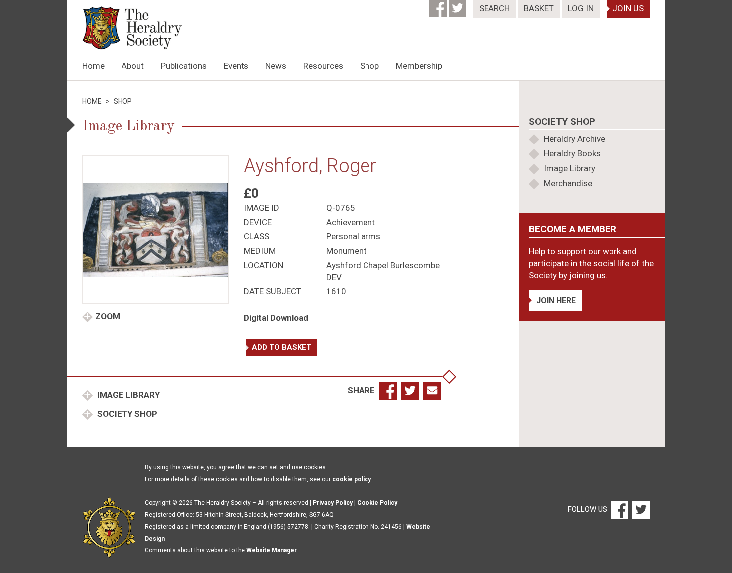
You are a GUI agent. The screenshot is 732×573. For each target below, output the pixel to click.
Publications (184, 66)
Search (494, 8)
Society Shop (126, 414)
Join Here (556, 300)
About (133, 66)
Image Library (127, 395)
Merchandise (568, 183)
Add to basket (281, 347)
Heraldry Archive (574, 138)
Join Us (628, 8)
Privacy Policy (333, 502)
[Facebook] (439, 5)
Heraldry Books (572, 153)
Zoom (107, 316)
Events (236, 66)
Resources (323, 66)
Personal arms (353, 236)
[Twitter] (458, 5)
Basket (539, 8)
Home (93, 66)
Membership (419, 66)
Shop (369, 66)
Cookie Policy (377, 502)
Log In (581, 8)
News (275, 66)
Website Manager (271, 550)
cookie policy (351, 479)
